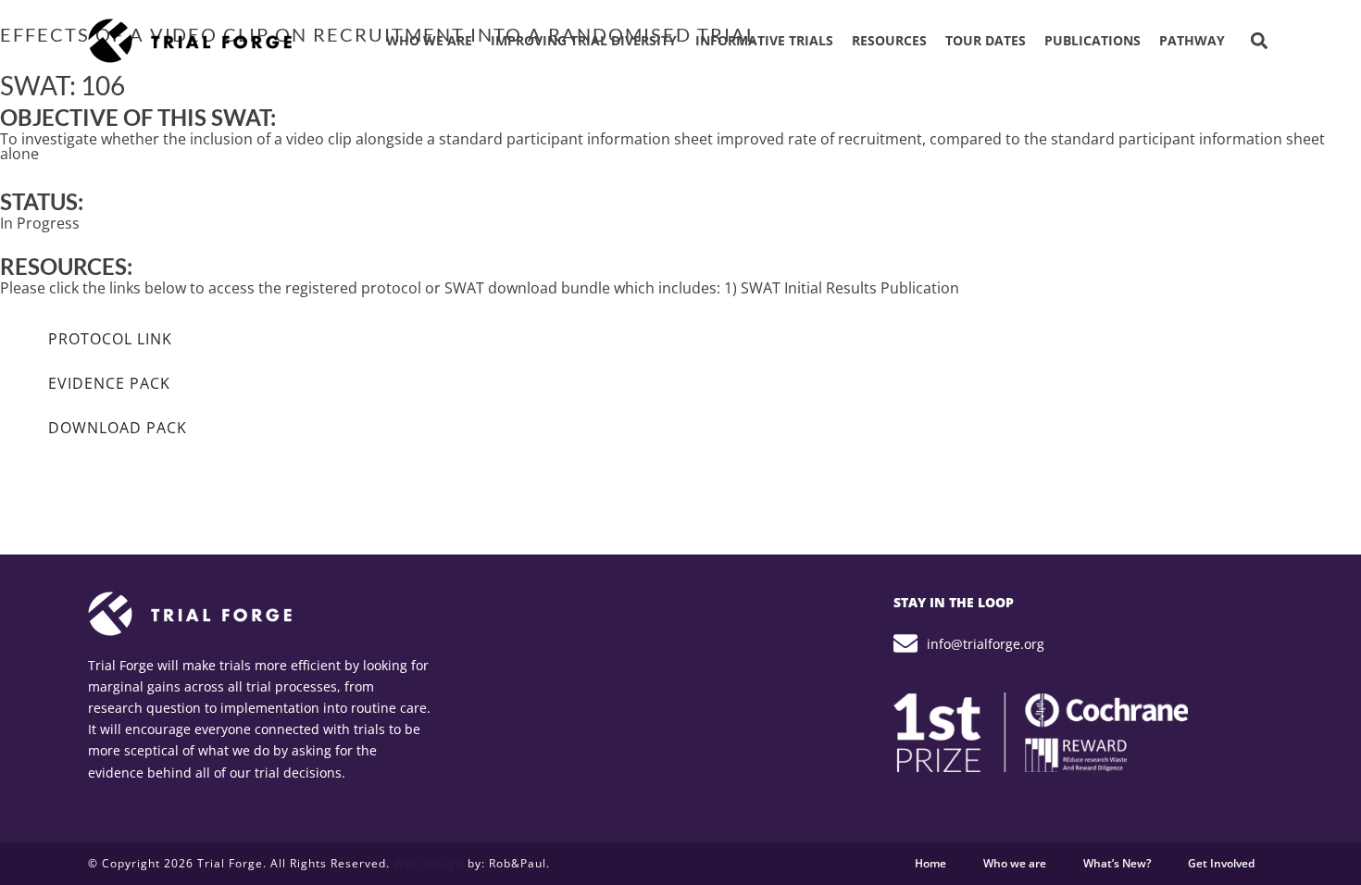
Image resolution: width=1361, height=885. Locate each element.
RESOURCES (889, 40)
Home (930, 863)
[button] (1258, 41)
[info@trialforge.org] (905, 643)
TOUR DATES (985, 40)
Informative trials (764, 40)
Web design (428, 863)
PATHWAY (1192, 40)
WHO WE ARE (429, 40)
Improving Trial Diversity (584, 40)
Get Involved (1221, 863)
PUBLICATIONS (1092, 40)
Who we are (1014, 863)
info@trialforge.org (985, 644)
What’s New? (1117, 863)
